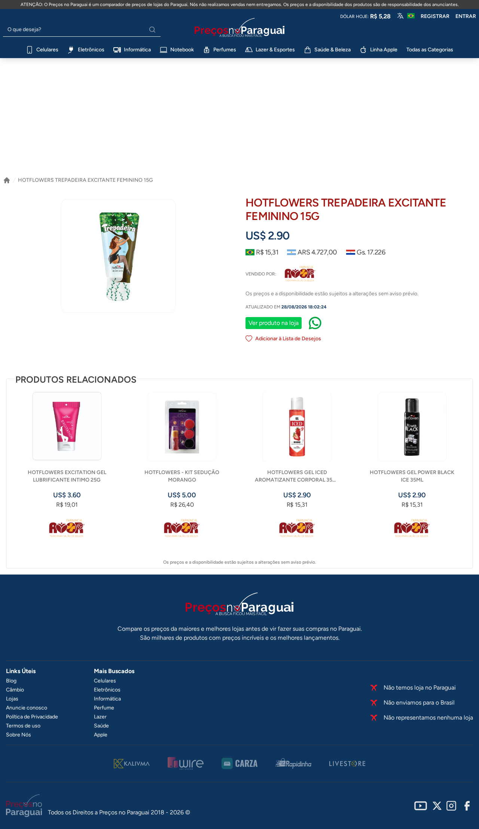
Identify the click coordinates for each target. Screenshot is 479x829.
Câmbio (15, 690)
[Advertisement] (239, 120)
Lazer (100, 717)
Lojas (12, 699)
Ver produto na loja (273, 322)
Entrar (465, 16)
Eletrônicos (107, 690)
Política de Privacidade (32, 717)
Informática (107, 699)
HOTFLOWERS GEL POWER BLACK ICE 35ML (412, 476)
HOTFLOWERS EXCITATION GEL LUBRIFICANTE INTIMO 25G (67, 476)
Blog (11, 681)
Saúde (101, 726)
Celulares (105, 681)
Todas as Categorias (429, 49)
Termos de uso (23, 726)
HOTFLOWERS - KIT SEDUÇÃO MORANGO (181, 476)
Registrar (435, 16)
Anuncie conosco (26, 708)
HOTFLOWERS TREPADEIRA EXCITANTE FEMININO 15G (85, 180)
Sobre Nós (18, 735)
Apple (100, 735)
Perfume (104, 708)
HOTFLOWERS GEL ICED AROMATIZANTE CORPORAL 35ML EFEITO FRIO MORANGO (297, 476)
